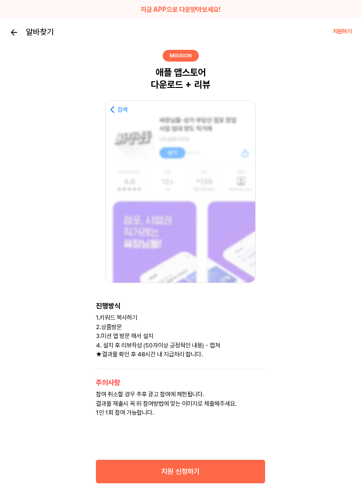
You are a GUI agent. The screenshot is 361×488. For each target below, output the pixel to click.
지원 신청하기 (180, 471)
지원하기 (342, 31)
